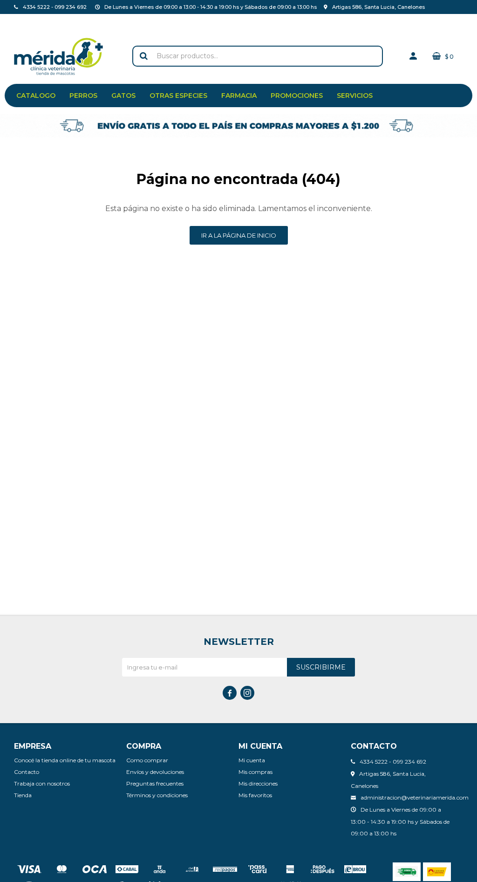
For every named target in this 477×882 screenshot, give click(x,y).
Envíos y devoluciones (155, 771)
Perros (83, 95)
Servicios (355, 95)
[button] (144, 56)
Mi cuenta (251, 760)
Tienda (23, 795)
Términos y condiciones (157, 795)
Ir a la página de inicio (238, 235)
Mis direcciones (258, 783)
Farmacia (239, 95)
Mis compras (255, 771)
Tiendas (62, 20)
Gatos (123, 95)
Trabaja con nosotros (42, 783)
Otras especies (178, 95)
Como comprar (147, 760)
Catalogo (35, 95)
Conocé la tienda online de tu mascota (65, 760)
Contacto (27, 20)
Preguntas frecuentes (155, 783)
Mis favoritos (255, 795)
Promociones (297, 95)
